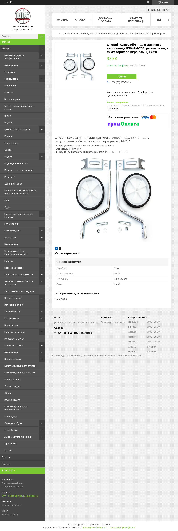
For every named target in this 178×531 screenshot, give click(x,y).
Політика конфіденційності (122, 527)
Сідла (7, 207)
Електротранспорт (14, 331)
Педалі (8, 156)
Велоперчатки (12, 379)
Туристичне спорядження (18, 274)
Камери (8, 92)
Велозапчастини (13, 304)
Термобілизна (12, 311)
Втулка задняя (12, 399)
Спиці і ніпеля (11, 143)
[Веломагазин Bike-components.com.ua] (23, 16)
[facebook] (56, 249)
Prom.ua (106, 524)
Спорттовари (11, 318)
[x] (60, 249)
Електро (8, 260)
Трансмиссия (11, 78)
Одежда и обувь (13, 423)
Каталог (80, 19)
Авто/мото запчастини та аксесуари (18, 283)
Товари (6, 48)
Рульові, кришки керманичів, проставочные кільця (20, 192)
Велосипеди (11, 65)
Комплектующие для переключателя (15, 408)
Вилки (7, 115)
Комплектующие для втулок (19, 365)
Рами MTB (9, 176)
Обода (8, 149)
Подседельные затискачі (18, 170)
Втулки (8, 122)
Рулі (6, 200)
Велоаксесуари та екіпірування (14, 57)
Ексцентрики (11, 223)
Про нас (6, 457)
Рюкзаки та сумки (14, 338)
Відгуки (6, 463)
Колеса (8, 136)
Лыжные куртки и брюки (18, 436)
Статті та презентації (136, 20)
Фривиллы (10, 443)
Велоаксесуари (12, 298)
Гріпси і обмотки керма (17, 129)
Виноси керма (12, 99)
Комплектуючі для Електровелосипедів (15, 252)
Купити (122, 76)
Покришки (10, 85)
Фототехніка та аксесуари (19, 291)
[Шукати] (41, 36)
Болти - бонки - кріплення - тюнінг (19, 107)
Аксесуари (10, 237)
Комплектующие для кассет (19, 372)
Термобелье (11, 430)
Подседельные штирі (16, 163)
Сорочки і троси (13, 183)
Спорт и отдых (12, 386)
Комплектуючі (12, 230)
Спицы (8, 450)
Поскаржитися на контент (94, 527)
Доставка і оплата (105, 20)
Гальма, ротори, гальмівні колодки (18, 215)
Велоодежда (11, 416)
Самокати (9, 72)
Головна (62, 19)
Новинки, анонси (13, 267)
